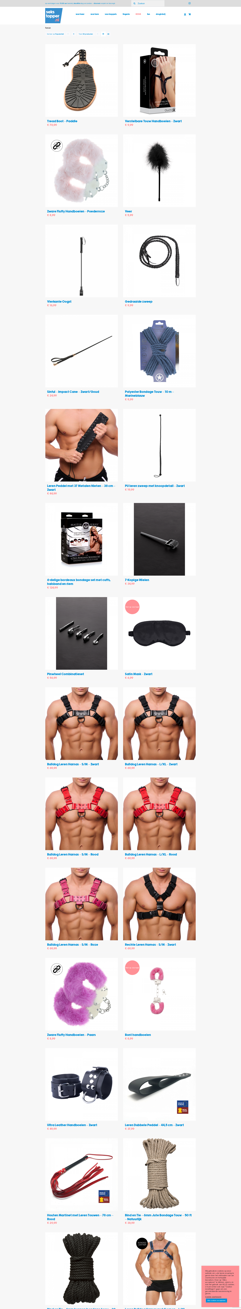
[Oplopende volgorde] (73, 34)
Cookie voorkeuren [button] (213, 1297)
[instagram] (190, 3)
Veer (128, 211)
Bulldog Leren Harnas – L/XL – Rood (151, 854)
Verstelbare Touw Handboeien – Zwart (153, 121)
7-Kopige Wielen (137, 580)
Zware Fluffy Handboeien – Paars (71, 1035)
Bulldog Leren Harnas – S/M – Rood (72, 854)
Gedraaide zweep (139, 301)
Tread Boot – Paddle (62, 121)
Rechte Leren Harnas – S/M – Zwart (150, 944)
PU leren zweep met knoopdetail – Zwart (155, 486)
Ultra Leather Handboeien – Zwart (72, 1125)
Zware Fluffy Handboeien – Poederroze (76, 211)
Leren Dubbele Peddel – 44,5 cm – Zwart (154, 1125)
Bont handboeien (138, 1035)
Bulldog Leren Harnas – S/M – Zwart (73, 764)
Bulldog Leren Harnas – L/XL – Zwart (151, 764)
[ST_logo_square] (54, 9)
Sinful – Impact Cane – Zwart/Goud (73, 391)
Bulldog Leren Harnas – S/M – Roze (72, 944)
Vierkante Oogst (59, 301)
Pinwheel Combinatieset (65, 674)
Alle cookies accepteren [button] (216, 1300)
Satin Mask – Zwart (139, 674)
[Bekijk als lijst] (108, 34)
